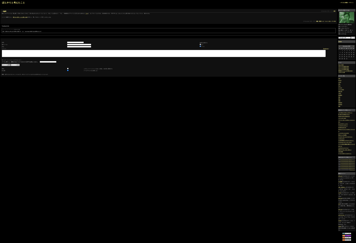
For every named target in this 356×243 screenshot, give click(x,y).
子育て (339, 93)
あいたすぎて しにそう (343, 123)
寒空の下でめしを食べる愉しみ (344, 149)
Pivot (339, 85)
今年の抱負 (340, 151)
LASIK (339, 82)
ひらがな (340, 87)
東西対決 (340, 102)
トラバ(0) (333, 21)
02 (342, 159)
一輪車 (4, 11)
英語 (339, 97)
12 (354, 159)
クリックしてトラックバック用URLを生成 (11, 29)
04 (344, 159)
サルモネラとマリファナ (343, 147)
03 (343, 159)
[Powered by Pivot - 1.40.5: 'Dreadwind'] (346, 234)
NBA (339, 84)
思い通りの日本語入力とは (344, 114)
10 (351, 159)
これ (86, 13)
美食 (339, 106)
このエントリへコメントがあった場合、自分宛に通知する (98, 68)
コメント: (4, 48)
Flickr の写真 (341, 64)
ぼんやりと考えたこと (13, 2)
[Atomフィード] (346, 240)
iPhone (339, 80)
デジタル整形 (344, 2)
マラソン (351, 2)
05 (345, 159)
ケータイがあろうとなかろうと (344, 153)
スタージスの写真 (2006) (343, 66)
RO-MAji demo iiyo (342, 127)
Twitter (340, 41)
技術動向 (340, 95)
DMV (339, 78)
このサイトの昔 (341, 72)
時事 (339, 100)
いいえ (203, 46)
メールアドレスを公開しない (91, 70)
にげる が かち (341, 138)
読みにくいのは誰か (342, 134)
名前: (3, 42)
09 (350, 159)
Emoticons (325, 48)
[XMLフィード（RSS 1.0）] (346, 238)
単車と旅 (340, 91)
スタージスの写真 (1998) (343, 69)
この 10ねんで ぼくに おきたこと (345, 112)
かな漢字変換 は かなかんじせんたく (346, 140)
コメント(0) (328, 21)
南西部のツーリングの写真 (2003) (345, 70)
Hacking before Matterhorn (344, 116)
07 (348, 159)
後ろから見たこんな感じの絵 (20, 17)
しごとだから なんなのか (343, 133)
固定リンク (321, 21)
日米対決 (340, 104)
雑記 (339, 98)
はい (202, 44)
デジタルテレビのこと (343, 125)
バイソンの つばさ (342, 118)
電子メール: (5, 44)
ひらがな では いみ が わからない (345, 136)
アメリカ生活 (341, 89)
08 (349, 159)
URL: (3, 46)
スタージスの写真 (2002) (343, 67)
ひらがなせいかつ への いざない (345, 142)
